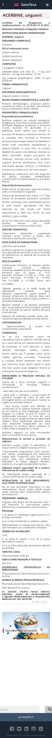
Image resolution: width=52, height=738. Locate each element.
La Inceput (26, 717)
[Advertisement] (26, 681)
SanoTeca (28, 4)
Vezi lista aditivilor (40, 636)
